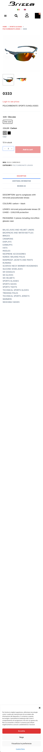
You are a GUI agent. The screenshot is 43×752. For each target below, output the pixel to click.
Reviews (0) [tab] (21, 186)
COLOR (6, 128)
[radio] (7, 121)
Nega (21, 737)
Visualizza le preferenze (21, 743)
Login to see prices (11, 101)
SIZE (5, 117)
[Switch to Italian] (18, 9)
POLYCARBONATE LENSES (22, 165)
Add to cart (28, 149)
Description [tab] (21, 176)
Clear (5, 137)
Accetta (21, 731)
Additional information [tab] (21, 181)
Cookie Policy (20, 749)
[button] (39, 708)
